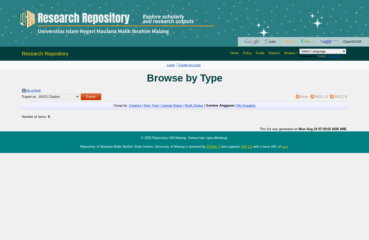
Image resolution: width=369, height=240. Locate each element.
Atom (304, 97)
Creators (135, 105)
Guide (260, 53)
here (285, 146)
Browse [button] (289, 53)
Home (234, 53)
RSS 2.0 (341, 97)
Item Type (151, 105)
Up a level (33, 90)
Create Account (189, 65)
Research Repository (45, 53)
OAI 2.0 (246, 146)
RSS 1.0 (321, 97)
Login (171, 65)
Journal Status (171, 105)
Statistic (274, 53)
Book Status (194, 105)
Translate (333, 56)
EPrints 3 (213, 146)
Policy (247, 53)
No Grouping (246, 105)
